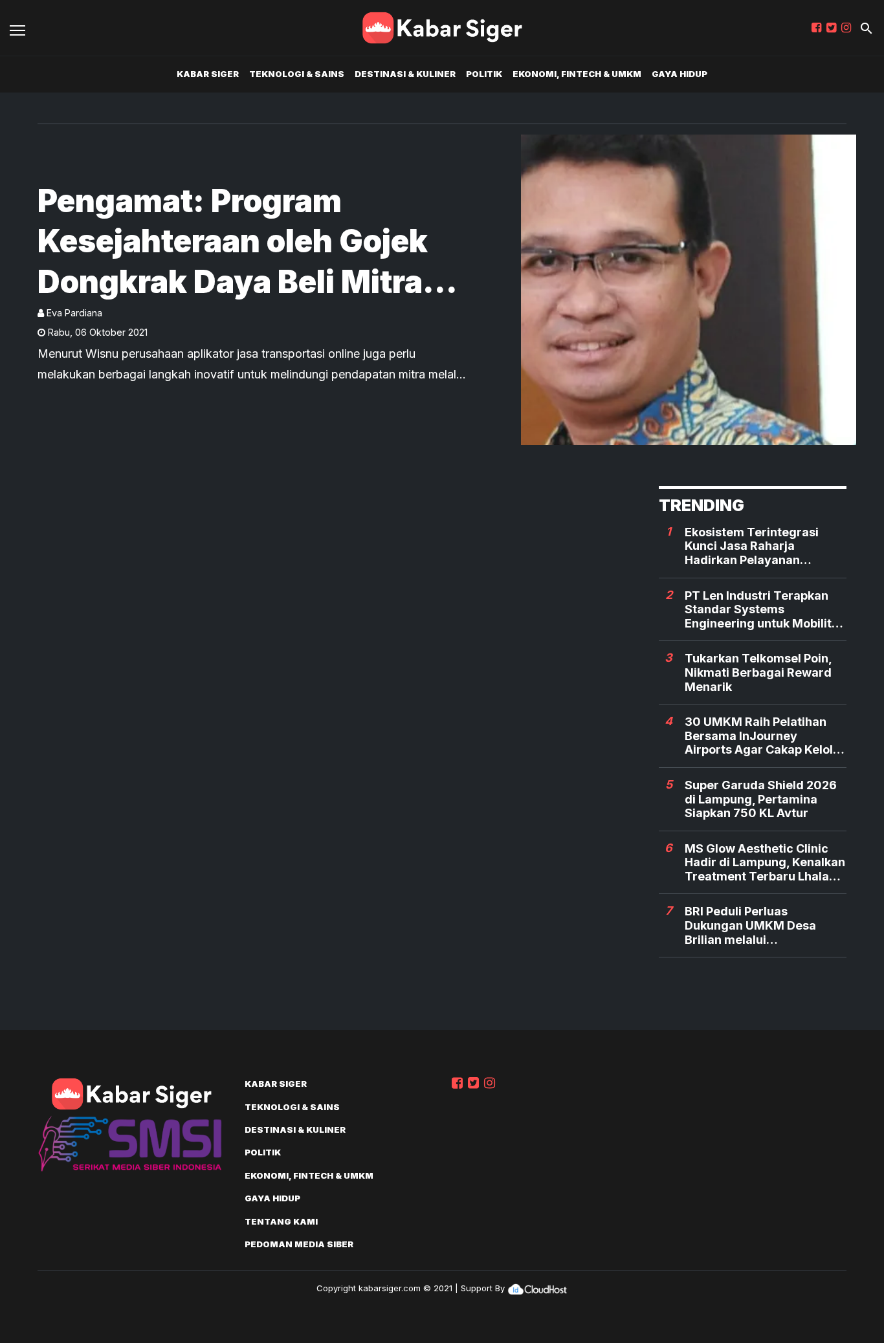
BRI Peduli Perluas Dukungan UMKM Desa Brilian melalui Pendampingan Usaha (750, 925)
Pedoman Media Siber (299, 1244)
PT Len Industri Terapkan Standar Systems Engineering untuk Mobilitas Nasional (765, 610)
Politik (484, 74)
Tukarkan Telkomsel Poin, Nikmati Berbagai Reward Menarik (758, 672)
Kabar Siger (208, 74)
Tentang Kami (281, 1221)
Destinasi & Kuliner (405, 74)
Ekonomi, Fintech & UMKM (577, 74)
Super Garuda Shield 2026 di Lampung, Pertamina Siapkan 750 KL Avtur (761, 799)
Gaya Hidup (679, 74)
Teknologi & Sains (296, 74)
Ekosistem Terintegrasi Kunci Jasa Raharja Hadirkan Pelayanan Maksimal (752, 546)
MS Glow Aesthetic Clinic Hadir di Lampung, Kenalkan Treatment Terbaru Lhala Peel (765, 863)
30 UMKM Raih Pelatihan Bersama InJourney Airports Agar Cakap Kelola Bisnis (762, 736)
